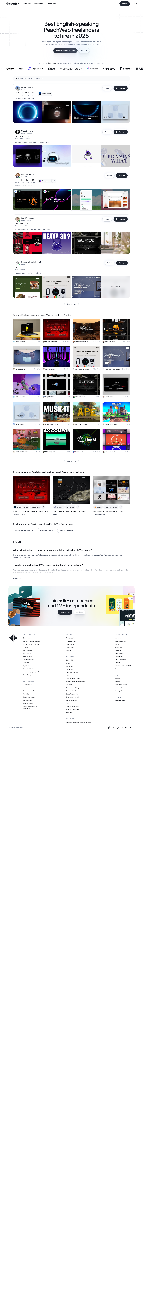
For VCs (68, 650)
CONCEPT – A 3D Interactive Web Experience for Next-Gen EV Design (115, 389)
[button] (71, 103)
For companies (27, 684)
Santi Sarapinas (27, 218)
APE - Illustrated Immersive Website (85, 417)
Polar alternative (28, 675)
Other (116, 669)
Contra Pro (26, 638)
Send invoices (27, 656)
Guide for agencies (72, 694)
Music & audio (119, 653)
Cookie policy (119, 691)
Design (117, 644)
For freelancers (71, 641)
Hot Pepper (105, 205)
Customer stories (71, 700)
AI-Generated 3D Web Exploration (114, 445)
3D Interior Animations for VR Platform (114, 249)
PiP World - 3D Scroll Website (113, 417)
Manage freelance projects (31, 641)
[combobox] (71, 78)
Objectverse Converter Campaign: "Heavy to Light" (56, 248)
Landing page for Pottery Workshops (25, 293)
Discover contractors (29, 697)
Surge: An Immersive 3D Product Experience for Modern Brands (83, 248)
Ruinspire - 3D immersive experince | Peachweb (55, 334)
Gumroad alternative (29, 669)
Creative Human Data (73, 678)
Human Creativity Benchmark (75, 681)
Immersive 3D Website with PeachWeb (85, 293)
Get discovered (28, 650)
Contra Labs (51, 3)
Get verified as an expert (31, 644)
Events (68, 663)
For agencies (70, 647)
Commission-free (28, 659)
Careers (117, 681)
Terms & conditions (121, 684)
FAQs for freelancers (72, 706)
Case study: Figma (72, 672)
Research (69, 684)
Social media (119, 656)
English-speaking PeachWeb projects (40, 315)
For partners (70, 644)
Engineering (118, 647)
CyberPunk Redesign (20, 335)
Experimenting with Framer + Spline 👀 (85, 162)
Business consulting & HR (123, 666)
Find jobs (26, 647)
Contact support (120, 700)
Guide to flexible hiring (73, 691)
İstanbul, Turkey (25, 177)
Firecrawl (17, 205)
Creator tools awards (72, 697)
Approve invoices (28, 703)
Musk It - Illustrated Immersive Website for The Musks (56, 416)
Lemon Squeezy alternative (31, 672)
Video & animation (120, 659)
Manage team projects (30, 688)
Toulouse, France (46, 530)
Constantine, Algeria (26, 133)
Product (117, 662)
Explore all (118, 638)
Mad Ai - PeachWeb (80, 445)
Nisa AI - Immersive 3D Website (53, 118)
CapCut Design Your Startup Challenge (78, 722)
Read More (17, 578)
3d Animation (47, 205)
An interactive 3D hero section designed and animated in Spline (114, 161)
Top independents (120, 641)
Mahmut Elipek (27, 175)
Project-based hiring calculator (76, 688)
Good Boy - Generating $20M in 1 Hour (26, 445)
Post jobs (26, 694)
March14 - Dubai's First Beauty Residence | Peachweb (83, 334)
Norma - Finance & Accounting (82, 205)
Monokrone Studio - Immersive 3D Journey (27, 118)
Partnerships (38, 3)
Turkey (23, 89)
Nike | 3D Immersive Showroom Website (56, 445)
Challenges (69, 666)
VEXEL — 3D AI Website (80, 118)
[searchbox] (73, 78)
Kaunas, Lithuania (26, 220)
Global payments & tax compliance (30, 707)
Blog (67, 703)
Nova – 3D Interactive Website (111, 118)
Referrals (69, 712)
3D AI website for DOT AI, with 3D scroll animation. (54, 161)
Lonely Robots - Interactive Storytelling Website (22, 361)
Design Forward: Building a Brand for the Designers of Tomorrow (26, 248)
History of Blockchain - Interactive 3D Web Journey (55, 361)
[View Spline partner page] (15, 191)
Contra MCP (70, 660)
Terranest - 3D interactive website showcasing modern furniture (114, 334)
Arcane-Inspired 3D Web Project (24, 390)
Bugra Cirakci (27, 87)
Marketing (118, 650)
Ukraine (23, 264)
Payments (27, 3)
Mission (117, 678)
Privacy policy (119, 688)
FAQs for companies (72, 709)
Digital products (28, 666)
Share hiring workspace (30, 691)
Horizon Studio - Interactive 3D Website (56, 390)
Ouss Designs (27, 131)
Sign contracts (27, 653)
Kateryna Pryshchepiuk (31, 262)
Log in (135, 3)
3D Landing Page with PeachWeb (53, 293)
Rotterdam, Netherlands (24, 530)
